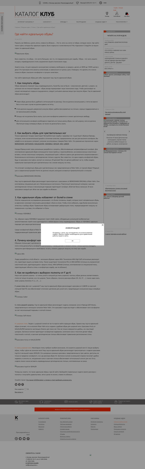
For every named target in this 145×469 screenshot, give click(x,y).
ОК (72, 241)
